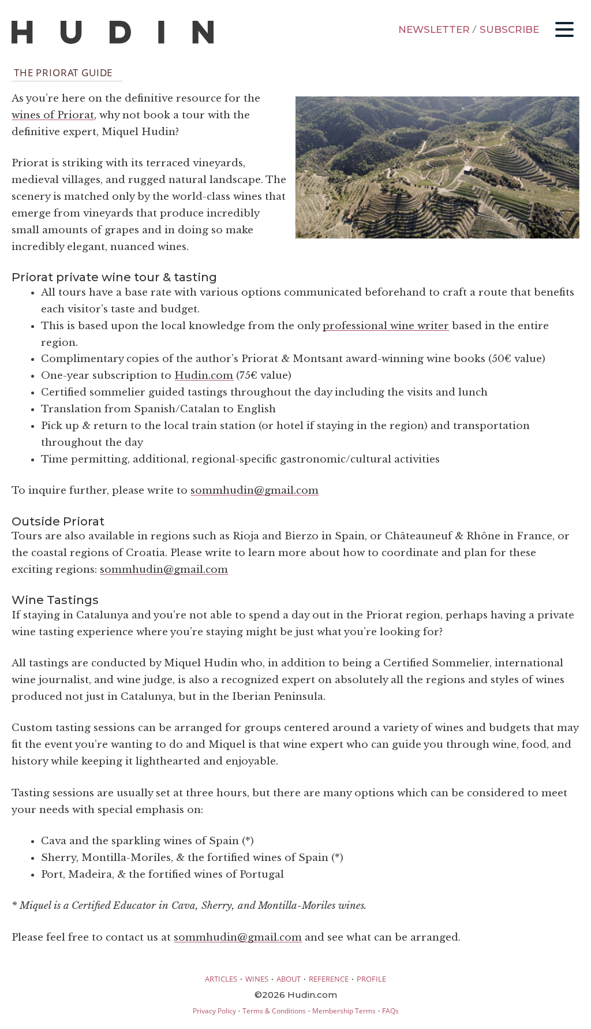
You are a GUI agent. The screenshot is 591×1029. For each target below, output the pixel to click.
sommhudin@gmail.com (254, 490)
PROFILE (371, 979)
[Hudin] (113, 41)
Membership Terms (344, 1011)
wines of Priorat (53, 115)
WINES (256, 979)
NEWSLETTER (434, 29)
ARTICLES (221, 979)
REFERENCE (329, 979)
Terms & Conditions (274, 1011)
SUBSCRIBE (509, 29)
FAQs (390, 1011)
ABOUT (288, 979)
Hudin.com (203, 376)
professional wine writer (386, 326)
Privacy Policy (214, 1011)
